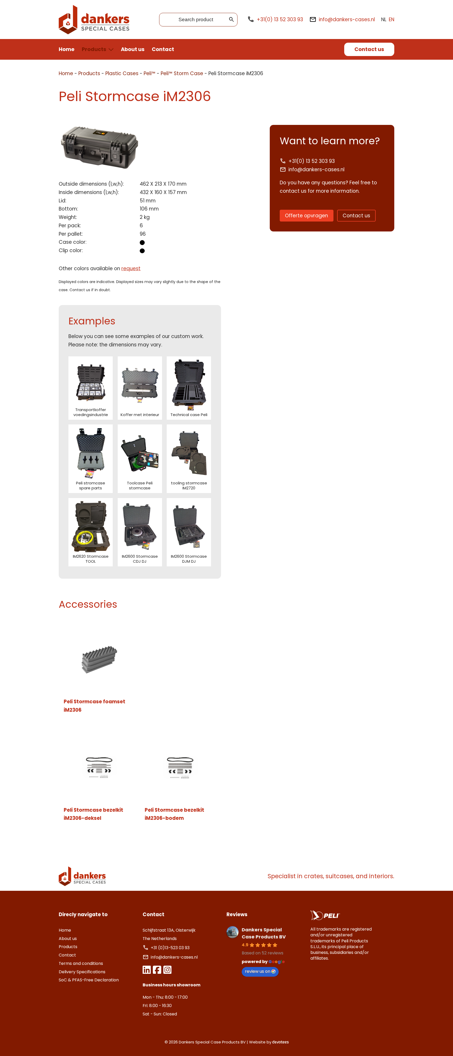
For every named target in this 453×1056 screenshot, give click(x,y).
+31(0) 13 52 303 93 (280, 19)
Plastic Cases (121, 73)
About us (132, 49)
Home (66, 49)
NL (383, 19)
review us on (257, 971)
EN (391, 19)
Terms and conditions (81, 963)
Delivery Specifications (82, 972)
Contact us (369, 49)
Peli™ (149, 73)
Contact (163, 49)
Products (94, 49)
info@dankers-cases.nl (347, 19)
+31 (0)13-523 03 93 (171, 948)
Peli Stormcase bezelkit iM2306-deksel (93, 814)
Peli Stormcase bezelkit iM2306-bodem (174, 814)
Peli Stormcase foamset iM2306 (94, 706)
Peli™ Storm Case (182, 73)
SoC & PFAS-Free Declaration (89, 980)
